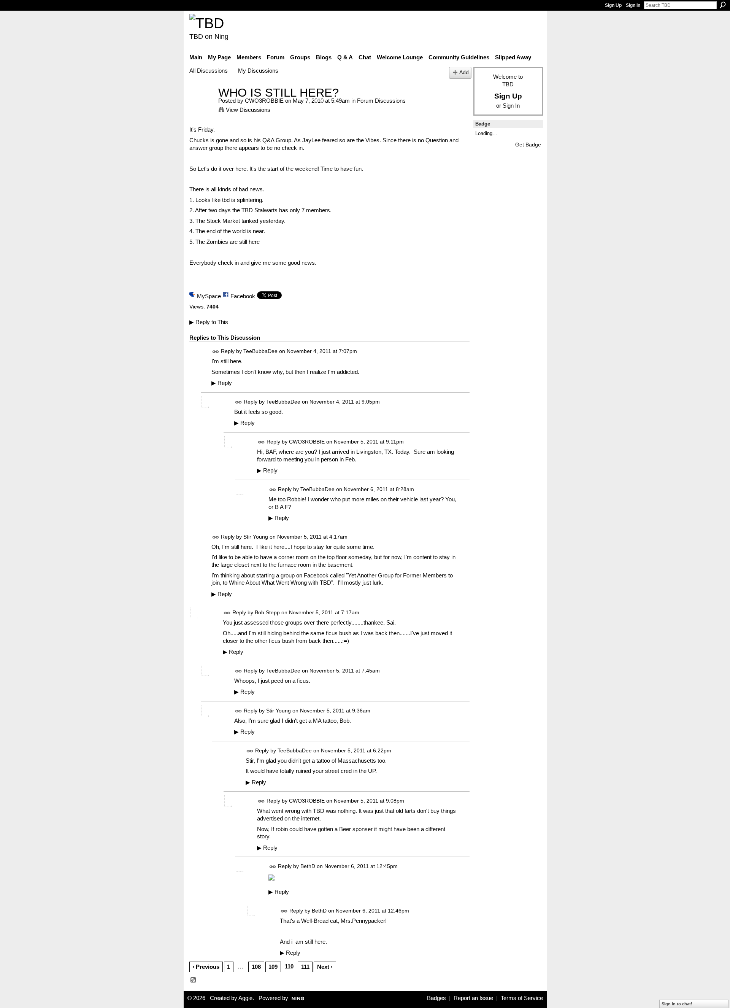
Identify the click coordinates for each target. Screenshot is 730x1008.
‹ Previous (205, 966)
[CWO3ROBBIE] (201, 107)
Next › (325, 966)
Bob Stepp (267, 613)
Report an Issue (473, 998)
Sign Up (613, 5)
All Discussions (208, 70)
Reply (221, 383)
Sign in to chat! (677, 1004)
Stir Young (255, 537)
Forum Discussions (381, 100)
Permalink (215, 351)
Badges (436, 998)
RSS (193, 980)
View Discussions (248, 110)
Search (723, 5)
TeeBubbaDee (260, 351)
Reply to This (208, 322)
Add (464, 72)
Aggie (245, 998)
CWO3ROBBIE (264, 100)
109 (273, 966)
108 (256, 966)
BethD (307, 866)
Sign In (633, 5)
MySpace (209, 296)
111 (305, 966)
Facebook (242, 296)
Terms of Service (522, 998)
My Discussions (258, 70)
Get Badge (528, 145)
